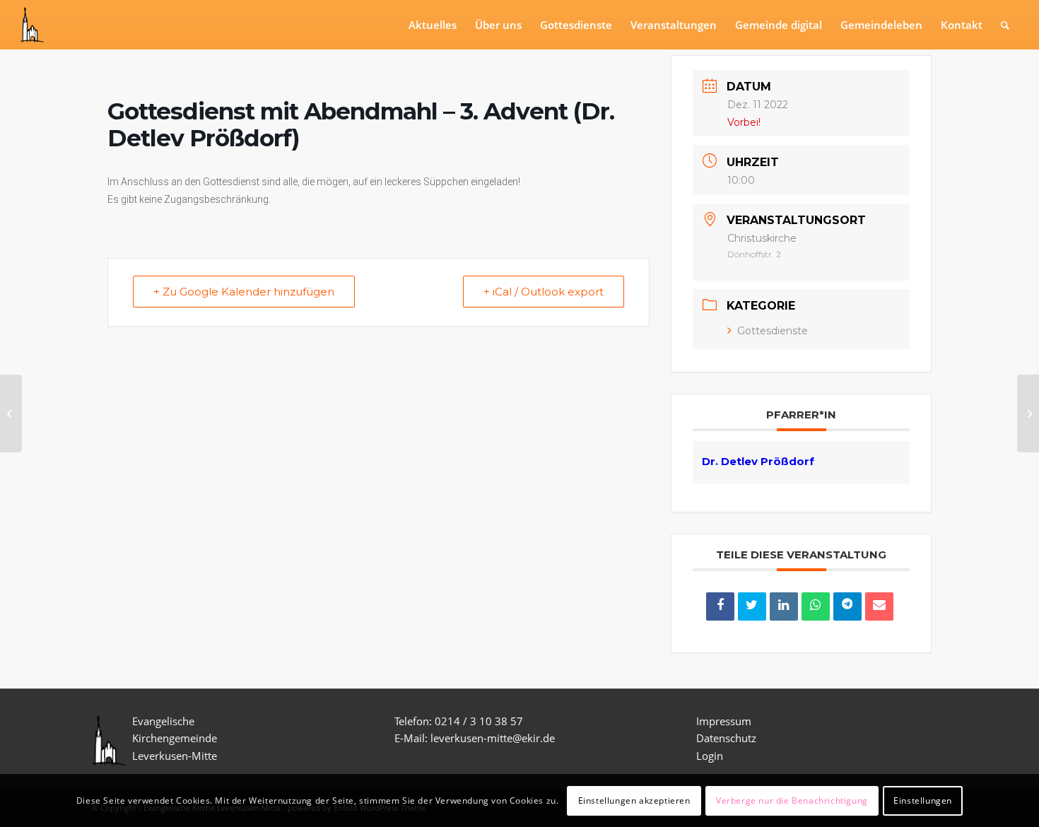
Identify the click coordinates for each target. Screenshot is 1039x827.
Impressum (723, 721)
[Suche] (1005, 24)
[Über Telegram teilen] (847, 606)
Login (709, 756)
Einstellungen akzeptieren (634, 800)
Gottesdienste (772, 330)
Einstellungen (922, 800)
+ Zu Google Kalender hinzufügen (243, 291)
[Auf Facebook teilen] (720, 606)
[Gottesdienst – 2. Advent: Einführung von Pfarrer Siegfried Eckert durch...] (11, 413)
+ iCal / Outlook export (543, 291)
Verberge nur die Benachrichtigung (792, 800)
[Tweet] (752, 606)
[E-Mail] (879, 606)
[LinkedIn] (784, 606)
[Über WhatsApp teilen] (816, 606)
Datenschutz (727, 738)
